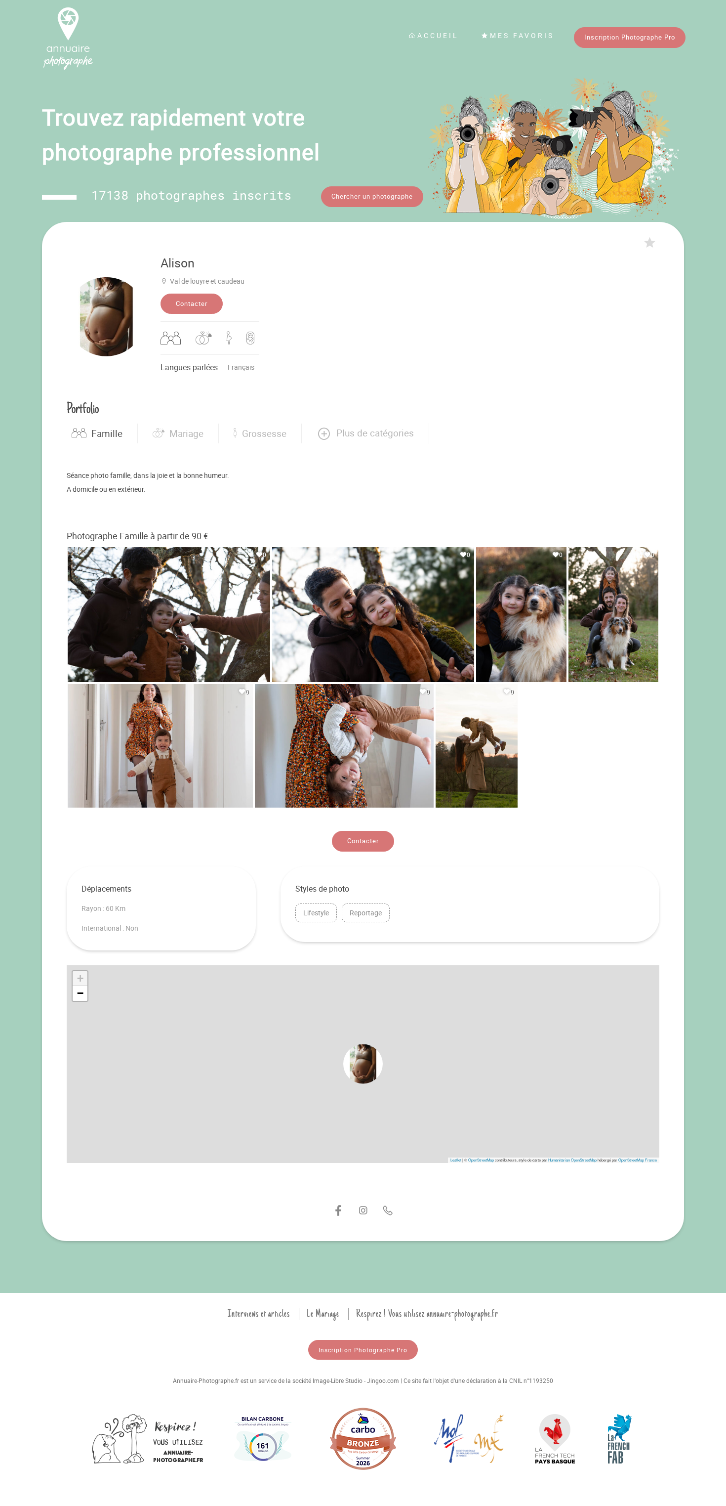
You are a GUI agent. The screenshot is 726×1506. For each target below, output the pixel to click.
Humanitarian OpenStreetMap (572, 1159)
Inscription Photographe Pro (629, 37)
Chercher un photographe (372, 196)
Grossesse (264, 433)
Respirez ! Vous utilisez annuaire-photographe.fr (427, 1313)
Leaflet (455, 1159)
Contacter (191, 303)
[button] (365, 433)
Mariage (186, 433)
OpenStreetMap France (637, 1159)
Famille (106, 433)
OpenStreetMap (481, 1159)
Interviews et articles (259, 1313)
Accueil (438, 35)
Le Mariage (323, 1313)
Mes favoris (522, 35)
